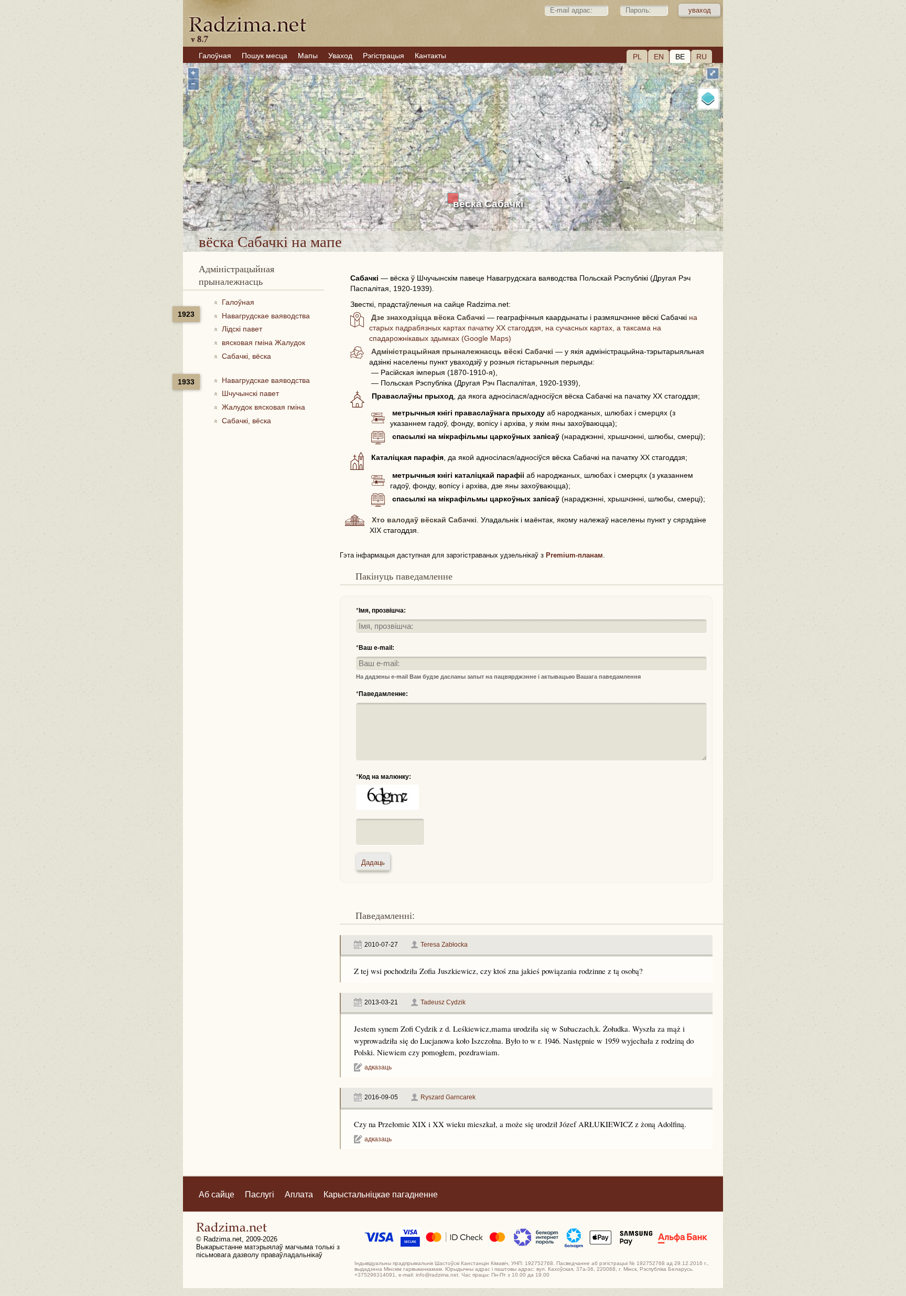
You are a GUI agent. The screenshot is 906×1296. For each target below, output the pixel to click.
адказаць (378, 1067)
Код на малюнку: (385, 776)
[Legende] (708, 99)
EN (659, 56)
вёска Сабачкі (488, 203)
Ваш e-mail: (376, 647)
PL (637, 56)
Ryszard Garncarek (448, 1097)
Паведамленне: (383, 694)
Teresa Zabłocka (444, 944)
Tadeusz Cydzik (443, 1002)
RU (701, 56)
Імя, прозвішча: (382, 610)
